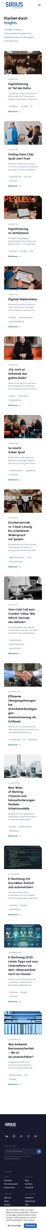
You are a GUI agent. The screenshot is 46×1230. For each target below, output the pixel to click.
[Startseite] (14, 5)
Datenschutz (30, 1201)
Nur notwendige (14, 1226)
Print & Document (11, 1184)
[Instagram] (14, 1136)
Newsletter (10, 1146)
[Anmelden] (39, 1151)
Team (6, 1201)
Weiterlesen (13, 111)
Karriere (7, 1205)
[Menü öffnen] (39, 5)
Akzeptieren (30, 1226)
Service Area (9, 1188)
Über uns (7, 1198)
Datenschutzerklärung (11, 1158)
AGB (26, 1205)
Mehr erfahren (29, 1220)
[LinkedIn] (7, 1136)
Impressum (29, 1198)
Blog (26, 1180)
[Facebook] (28, 1136)
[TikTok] (21, 1136)
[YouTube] (35, 1136)
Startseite (8, 1180)
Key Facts (28, 1184)
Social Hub (29, 1188)
